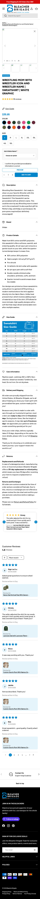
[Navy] (9, 127)
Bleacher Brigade (11, 888)
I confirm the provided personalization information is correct (18, 165)
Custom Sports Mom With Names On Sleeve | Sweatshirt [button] (15, 672)
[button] (36, 8)
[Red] (24, 127)
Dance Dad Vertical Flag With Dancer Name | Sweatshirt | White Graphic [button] (15, 595)
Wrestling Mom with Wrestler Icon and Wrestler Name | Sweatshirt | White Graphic (17, 24)
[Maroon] (34, 123)
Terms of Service (17, 893)
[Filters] (4, 558)
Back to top (20, 783)
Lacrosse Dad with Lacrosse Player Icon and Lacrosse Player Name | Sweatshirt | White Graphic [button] (15, 636)
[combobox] (20, 15)
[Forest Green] (14, 123)
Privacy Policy (6, 893)
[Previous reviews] (4, 522)
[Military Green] (4, 127)
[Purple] (19, 127)
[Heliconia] (24, 123)
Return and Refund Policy (24, 502)
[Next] (35, 46)
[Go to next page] (34, 754)
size (4, 133)
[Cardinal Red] (9, 123)
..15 (18, 60)
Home (4, 22)
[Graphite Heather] (19, 123)
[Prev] (5, 46)
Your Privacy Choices (30, 893)
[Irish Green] (29, 123)
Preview (20, 170)
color (5, 119)
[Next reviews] (35, 522)
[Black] (4, 123)
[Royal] (29, 127)
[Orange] (14, 127)
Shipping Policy (6, 891)
